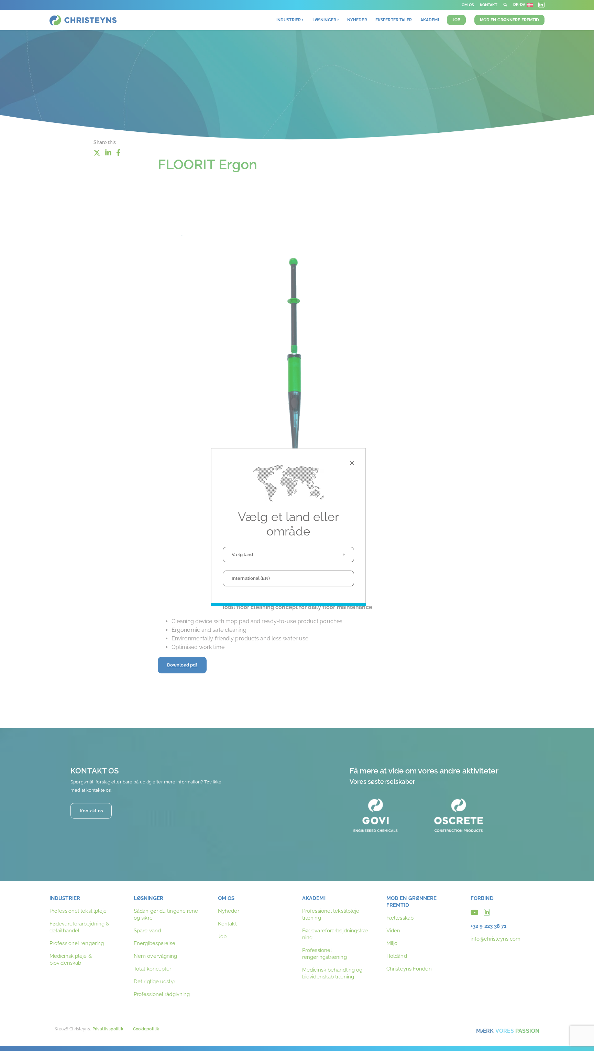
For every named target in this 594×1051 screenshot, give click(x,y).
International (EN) (251, 578)
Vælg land (242, 554)
